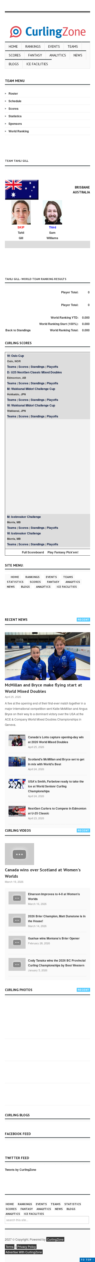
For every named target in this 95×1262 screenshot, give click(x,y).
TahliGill (21, 235)
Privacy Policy (26, 1246)
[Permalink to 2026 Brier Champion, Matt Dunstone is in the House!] (17, 919)
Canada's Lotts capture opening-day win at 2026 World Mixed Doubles (56, 739)
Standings (38, 366)
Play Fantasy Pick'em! (63, 552)
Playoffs (52, 366)
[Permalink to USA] (17, 783)
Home (13, 46)
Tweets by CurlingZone (20, 1169)
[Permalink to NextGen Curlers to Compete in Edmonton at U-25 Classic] (17, 810)
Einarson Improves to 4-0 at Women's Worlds (54, 896)
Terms (10, 1246)
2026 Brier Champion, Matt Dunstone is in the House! (57, 918)
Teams (72, 46)
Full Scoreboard (33, 552)
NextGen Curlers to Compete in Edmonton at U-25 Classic (57, 810)
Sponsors (15, 123)
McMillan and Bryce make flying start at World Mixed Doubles (43, 688)
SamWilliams (52, 235)
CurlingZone (55, 1239)
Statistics (15, 116)
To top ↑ (87, 1259)
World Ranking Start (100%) (58, 324)
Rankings (33, 46)
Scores (15, 55)
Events (54, 46)
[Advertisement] (50, 261)
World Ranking (19, 131)
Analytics (57, 55)
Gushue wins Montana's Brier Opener (54, 938)
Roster (13, 93)
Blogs (14, 64)
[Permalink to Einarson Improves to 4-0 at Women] (17, 897)
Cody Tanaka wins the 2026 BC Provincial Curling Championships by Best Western (57, 962)
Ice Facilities (37, 64)
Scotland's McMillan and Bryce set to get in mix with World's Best (56, 761)
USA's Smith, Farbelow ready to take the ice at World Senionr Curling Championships (56, 786)
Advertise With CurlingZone (24, 1252)
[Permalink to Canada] (17, 740)
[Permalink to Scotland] (17, 761)
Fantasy (35, 55)
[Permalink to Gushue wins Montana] (17, 942)
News (78, 55)
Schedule (15, 101)
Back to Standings (18, 330)
